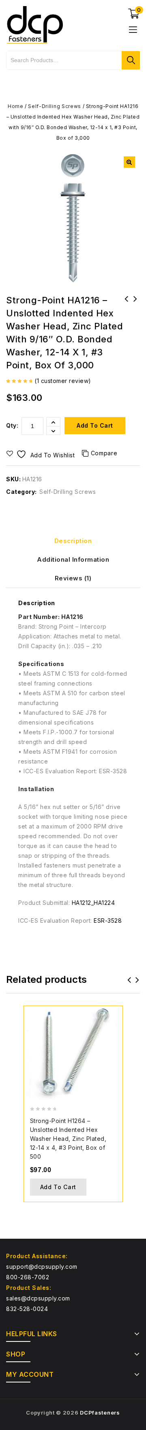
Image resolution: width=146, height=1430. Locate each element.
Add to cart (95, 425)
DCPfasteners (100, 1412)
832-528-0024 (27, 1308)
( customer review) (62, 380)
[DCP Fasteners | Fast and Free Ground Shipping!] (34, 24)
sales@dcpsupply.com (38, 1298)
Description (73, 541)
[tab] (73, 541)
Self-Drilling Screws (54, 106)
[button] (129, 162)
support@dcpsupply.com (41, 1266)
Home (16, 106)
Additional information (73, 559)
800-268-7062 (27, 1277)
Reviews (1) (73, 578)
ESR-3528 (108, 920)
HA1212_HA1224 (93, 902)
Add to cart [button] (58, 1186)
